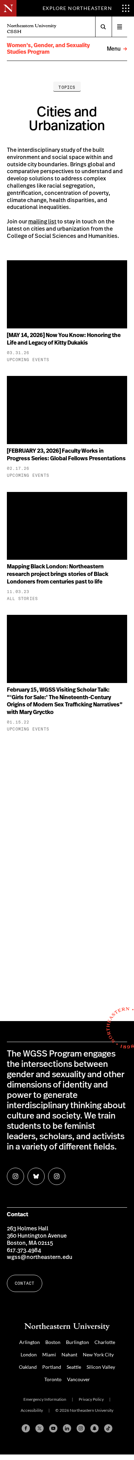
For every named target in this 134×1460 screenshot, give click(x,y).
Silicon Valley (101, 1367)
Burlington (77, 1342)
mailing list (42, 221)
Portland (51, 1367)
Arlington (29, 1342)
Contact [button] (24, 1283)
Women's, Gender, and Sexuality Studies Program (48, 49)
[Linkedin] (67, 1428)
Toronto (53, 1379)
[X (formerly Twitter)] (39, 1428)
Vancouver (78, 1379)
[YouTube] (53, 1428)
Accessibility (32, 1410)
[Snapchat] (94, 1428)
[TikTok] (108, 1428)
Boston (52, 1342)
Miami (49, 1354)
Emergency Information (44, 1399)
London (29, 1354)
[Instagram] (81, 1428)
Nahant (69, 1354)
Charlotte (104, 1342)
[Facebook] (26, 1428)
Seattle (74, 1367)
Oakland (28, 1367)
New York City (98, 1354)
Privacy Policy (91, 1399)
